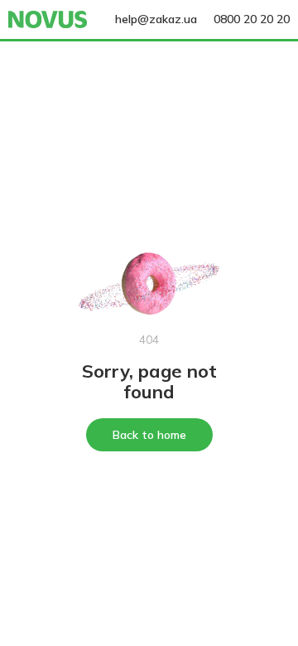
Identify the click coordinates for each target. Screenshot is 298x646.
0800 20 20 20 (252, 19)
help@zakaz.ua (156, 19)
